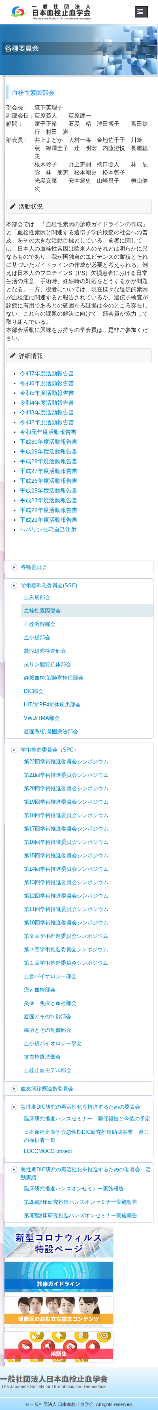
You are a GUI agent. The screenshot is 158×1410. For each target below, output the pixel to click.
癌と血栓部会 (40, 990)
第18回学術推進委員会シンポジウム (66, 815)
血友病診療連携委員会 (47, 1088)
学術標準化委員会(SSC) (49, 585)
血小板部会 (37, 637)
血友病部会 (37, 597)
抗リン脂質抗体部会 (47, 664)
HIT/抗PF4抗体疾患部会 (52, 705)
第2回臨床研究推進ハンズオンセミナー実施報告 (80, 1202)
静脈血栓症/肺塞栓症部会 (53, 678)
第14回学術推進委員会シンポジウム (66, 869)
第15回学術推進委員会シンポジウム (66, 855)
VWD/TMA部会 (42, 718)
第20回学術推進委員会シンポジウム (66, 788)
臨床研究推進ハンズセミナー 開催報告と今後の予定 (87, 1119)
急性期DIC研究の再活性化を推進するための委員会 (80, 1107)
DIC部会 (33, 691)
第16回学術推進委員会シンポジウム (66, 842)
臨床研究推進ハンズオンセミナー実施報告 (74, 1189)
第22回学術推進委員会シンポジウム (66, 761)
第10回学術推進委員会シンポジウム (66, 923)
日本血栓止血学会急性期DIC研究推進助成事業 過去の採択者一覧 (86, 1136)
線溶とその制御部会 (47, 1030)
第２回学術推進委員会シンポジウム (66, 949)
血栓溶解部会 (40, 624)
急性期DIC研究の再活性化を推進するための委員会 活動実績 (86, 1173)
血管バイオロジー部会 (50, 976)
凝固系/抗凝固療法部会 (51, 731)
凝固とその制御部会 (47, 1016)
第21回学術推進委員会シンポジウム (66, 775)
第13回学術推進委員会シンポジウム (66, 882)
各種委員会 (34, 567)
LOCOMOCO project (48, 1151)
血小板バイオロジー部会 (53, 1043)
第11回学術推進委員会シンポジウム (66, 909)
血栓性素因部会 (42, 611)
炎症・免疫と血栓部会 (50, 1003)
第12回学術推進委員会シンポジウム (66, 896)
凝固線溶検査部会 (45, 651)
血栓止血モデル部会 (47, 1070)
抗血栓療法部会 (42, 1057)
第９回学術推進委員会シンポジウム (66, 936)
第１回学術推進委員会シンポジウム (66, 963)
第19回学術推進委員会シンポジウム (66, 802)
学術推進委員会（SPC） (50, 750)
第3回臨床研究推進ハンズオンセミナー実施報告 (80, 1215)
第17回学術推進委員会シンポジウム (66, 829)
